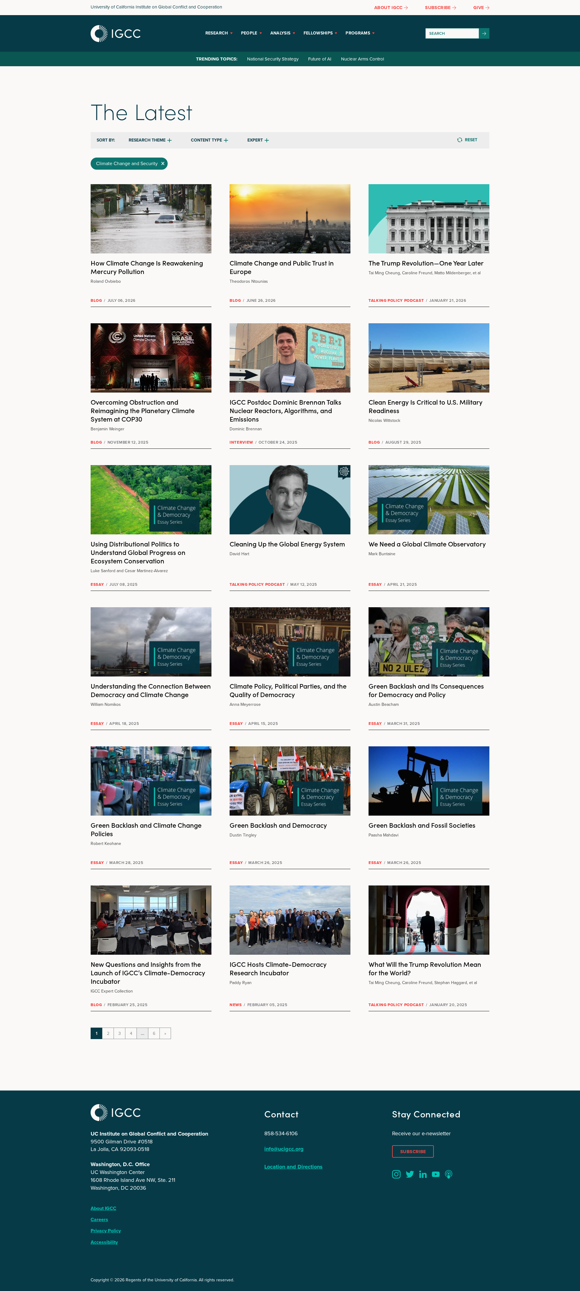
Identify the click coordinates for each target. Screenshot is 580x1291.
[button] (129, 164)
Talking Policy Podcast (396, 300)
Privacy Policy (106, 1230)
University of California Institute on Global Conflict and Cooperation (156, 7)
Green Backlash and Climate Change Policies (146, 829)
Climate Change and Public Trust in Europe (282, 267)
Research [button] (216, 33)
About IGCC (103, 1208)
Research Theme (147, 140)
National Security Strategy (272, 59)
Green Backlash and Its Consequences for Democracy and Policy (426, 690)
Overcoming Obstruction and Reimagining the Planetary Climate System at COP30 (143, 410)
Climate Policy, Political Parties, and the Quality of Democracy (288, 690)
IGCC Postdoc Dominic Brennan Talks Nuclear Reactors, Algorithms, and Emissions (285, 410)
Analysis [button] (280, 33)
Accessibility (104, 1242)
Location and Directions (293, 1167)
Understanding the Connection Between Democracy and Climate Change (151, 690)
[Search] (484, 33)
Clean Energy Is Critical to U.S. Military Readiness (425, 406)
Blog (96, 300)
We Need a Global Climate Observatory (427, 543)
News (236, 1005)
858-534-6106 (281, 1133)
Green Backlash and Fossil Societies (422, 825)
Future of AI (319, 59)
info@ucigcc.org (284, 1149)
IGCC (115, 33)
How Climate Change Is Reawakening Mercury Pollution (147, 267)
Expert (255, 140)
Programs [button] (358, 33)
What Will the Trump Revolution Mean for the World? (425, 968)
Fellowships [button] (318, 33)
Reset (471, 140)
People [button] (249, 33)
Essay (97, 584)
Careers (99, 1219)
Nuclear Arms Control (362, 59)
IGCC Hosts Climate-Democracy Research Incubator (278, 968)
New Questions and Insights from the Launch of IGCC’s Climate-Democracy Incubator (148, 972)
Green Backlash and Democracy (278, 825)
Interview (241, 442)
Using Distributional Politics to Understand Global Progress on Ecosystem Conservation (138, 552)
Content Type (206, 140)
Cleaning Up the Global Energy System (287, 543)
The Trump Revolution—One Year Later (426, 262)
